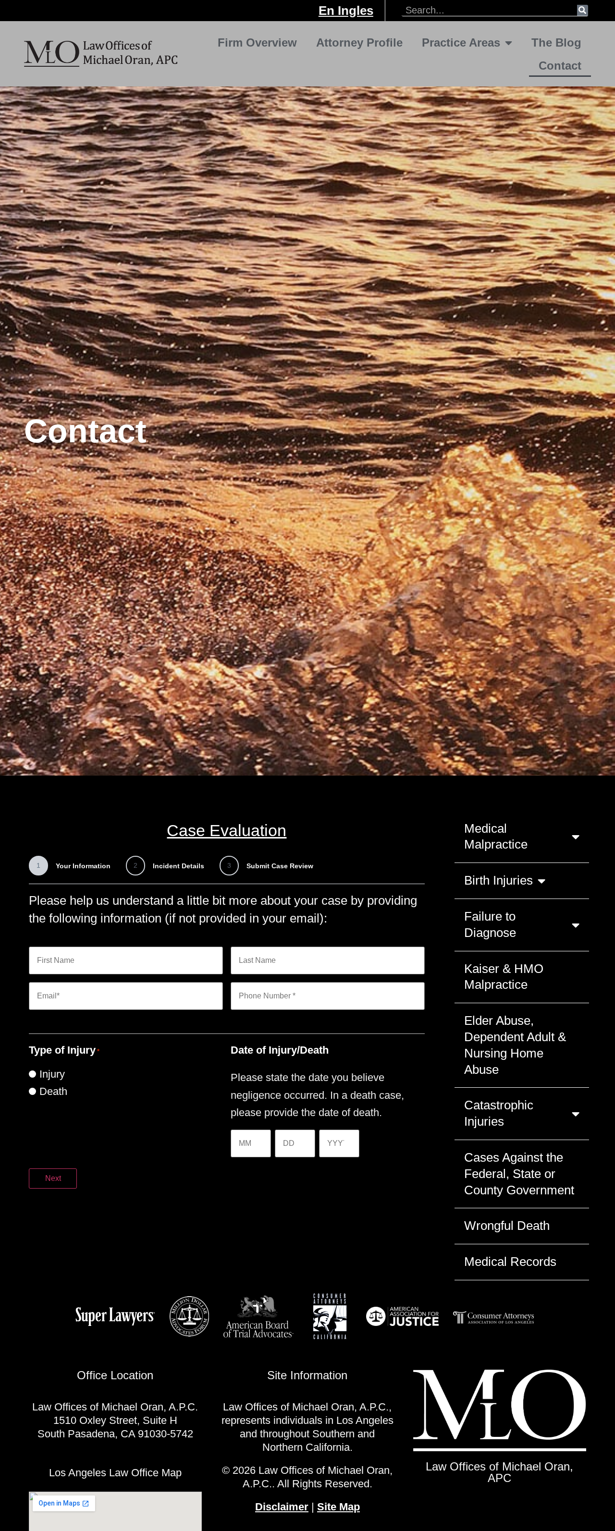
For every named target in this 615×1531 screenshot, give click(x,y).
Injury (52, 1074)
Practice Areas (461, 42)
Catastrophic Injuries (498, 1113)
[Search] (582, 10)
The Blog (556, 42)
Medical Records (510, 1261)
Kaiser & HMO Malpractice (503, 976)
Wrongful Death (507, 1225)
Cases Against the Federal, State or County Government (519, 1173)
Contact (560, 65)
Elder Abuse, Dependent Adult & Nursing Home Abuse (515, 1044)
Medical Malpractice (496, 836)
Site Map (338, 1507)
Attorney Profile (359, 42)
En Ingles (346, 10)
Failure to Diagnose (490, 924)
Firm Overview (257, 42)
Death (53, 1091)
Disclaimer (281, 1507)
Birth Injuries (498, 880)
